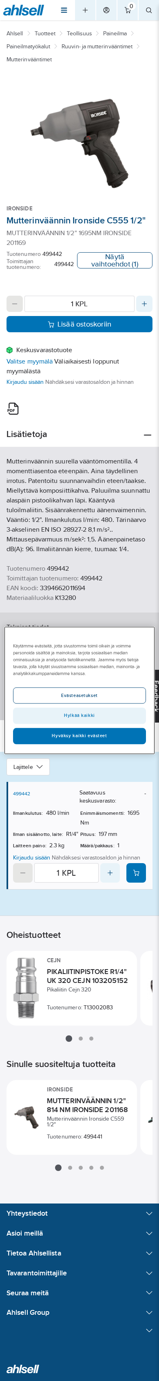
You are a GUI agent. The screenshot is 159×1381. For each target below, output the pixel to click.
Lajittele (23, 767)
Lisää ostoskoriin (84, 324)
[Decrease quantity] (15, 304)
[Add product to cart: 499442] (136, 873)
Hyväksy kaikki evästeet (79, 736)
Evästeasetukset (79, 695)
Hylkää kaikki (79, 715)
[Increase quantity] (144, 304)
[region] (79, 690)
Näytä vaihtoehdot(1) (115, 260)
